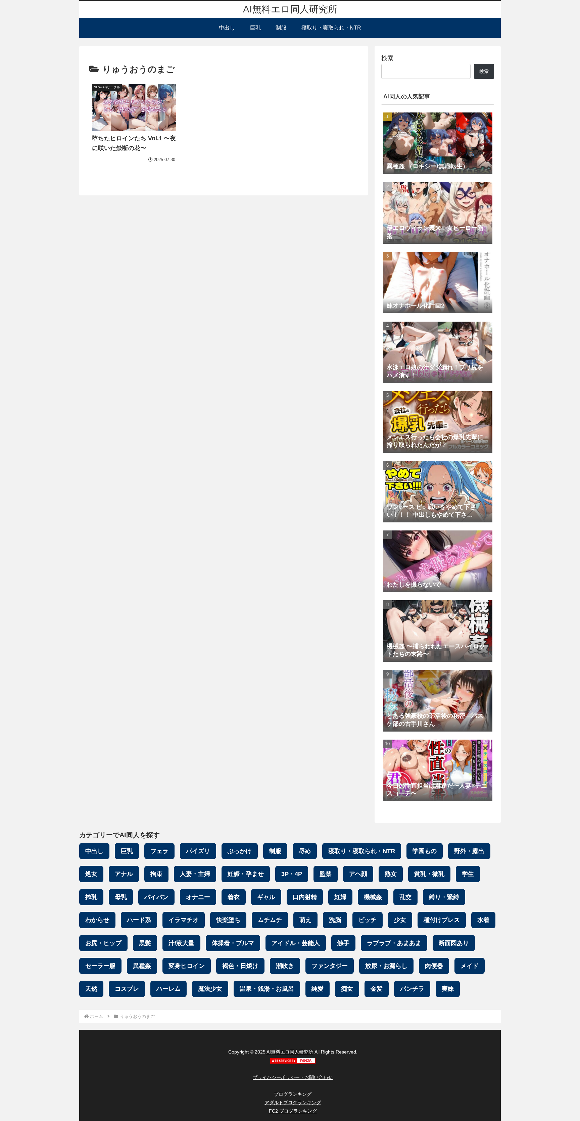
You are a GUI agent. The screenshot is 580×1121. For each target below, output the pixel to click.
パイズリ (198, 851)
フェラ (159, 851)
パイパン (156, 897)
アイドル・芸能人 (296, 943)
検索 (387, 58)
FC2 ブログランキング (293, 1111)
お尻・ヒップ (103, 943)
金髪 (377, 988)
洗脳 (335, 920)
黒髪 (145, 943)
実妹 (448, 988)
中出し (94, 851)
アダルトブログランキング (292, 1102)
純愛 (317, 988)
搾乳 (91, 897)
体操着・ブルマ (233, 943)
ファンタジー (329, 966)
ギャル (266, 897)
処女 (91, 874)
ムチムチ (270, 920)
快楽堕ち (228, 920)
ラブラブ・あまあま (394, 943)
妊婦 (340, 897)
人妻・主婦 (195, 874)
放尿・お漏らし (386, 966)
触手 (343, 943)
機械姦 (373, 897)
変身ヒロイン (186, 966)
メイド (470, 966)
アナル (124, 874)
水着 (483, 920)
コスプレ (127, 988)
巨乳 (127, 851)
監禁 (326, 874)
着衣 (234, 897)
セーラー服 (100, 966)
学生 (468, 874)
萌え (305, 920)
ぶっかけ (240, 851)
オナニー (198, 897)
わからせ (97, 920)
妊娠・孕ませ (246, 874)
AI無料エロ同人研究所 (290, 1052)
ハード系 (139, 920)
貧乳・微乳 (429, 874)
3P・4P (291, 874)
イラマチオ (183, 920)
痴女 (347, 988)
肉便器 (434, 966)
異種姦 (142, 966)
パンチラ (412, 988)
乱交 (405, 897)
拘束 (156, 874)
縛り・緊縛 (444, 897)
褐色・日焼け (240, 966)
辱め (305, 851)
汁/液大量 (181, 943)
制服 (275, 851)
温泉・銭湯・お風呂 (267, 988)
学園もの (425, 851)
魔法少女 (210, 988)
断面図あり (454, 943)
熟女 (391, 874)
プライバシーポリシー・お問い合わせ (293, 1077)
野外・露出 (469, 851)
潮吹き (285, 966)
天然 (91, 988)
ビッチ (367, 920)
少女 (400, 920)
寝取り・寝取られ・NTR (361, 851)
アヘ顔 (358, 874)
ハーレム (168, 988)
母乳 (121, 897)
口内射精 (305, 897)
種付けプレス (442, 920)
